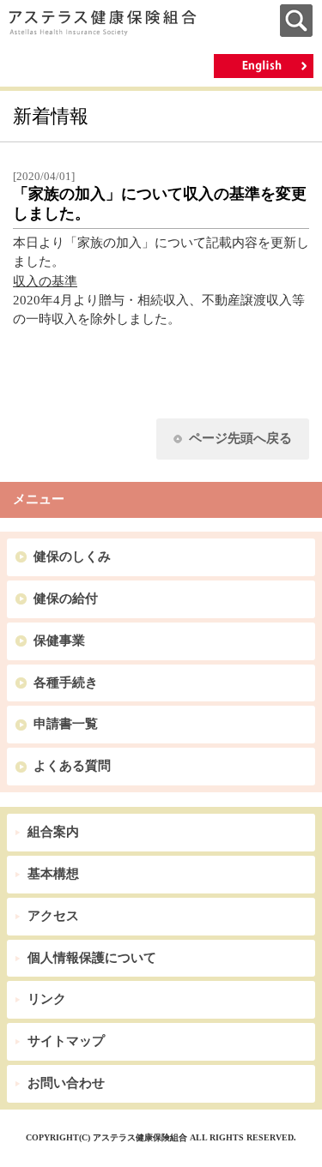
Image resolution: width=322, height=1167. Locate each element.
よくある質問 (72, 766)
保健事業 (59, 640)
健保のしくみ (72, 556)
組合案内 (53, 832)
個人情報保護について (91, 958)
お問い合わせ (66, 1083)
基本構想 (53, 874)
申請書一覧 (65, 724)
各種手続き (65, 682)
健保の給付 (65, 598)
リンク (46, 999)
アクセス (53, 916)
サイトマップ (66, 1041)
